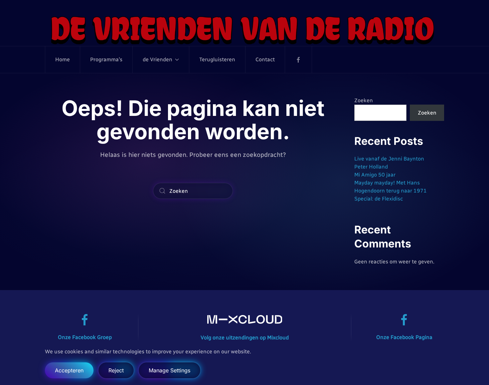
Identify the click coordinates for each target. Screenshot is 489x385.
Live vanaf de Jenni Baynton (389, 159)
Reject (116, 370)
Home (62, 59)
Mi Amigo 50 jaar (375, 175)
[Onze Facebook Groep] (84, 319)
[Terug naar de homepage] (244, 29)
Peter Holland (371, 167)
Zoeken (363, 100)
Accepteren (69, 370)
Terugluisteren (217, 59)
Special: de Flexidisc (378, 198)
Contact (265, 59)
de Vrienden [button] (157, 59)
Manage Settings (169, 370)
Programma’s (106, 59)
